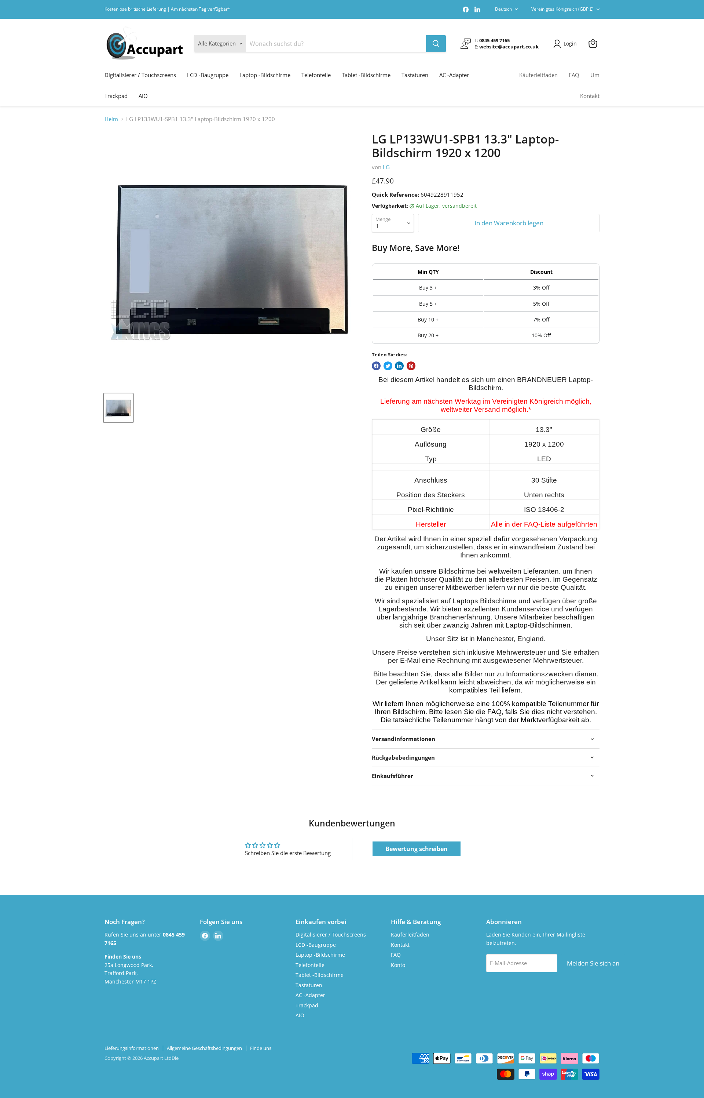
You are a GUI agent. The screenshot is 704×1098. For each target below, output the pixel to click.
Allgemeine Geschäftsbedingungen (204, 1048)
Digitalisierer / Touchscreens (140, 75)
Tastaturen (415, 75)
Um (595, 75)
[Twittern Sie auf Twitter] (388, 365)
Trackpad (116, 95)
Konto (398, 964)
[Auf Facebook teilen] (376, 365)
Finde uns (260, 1048)
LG (386, 167)
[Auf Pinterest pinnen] (411, 365)
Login (570, 43)
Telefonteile (316, 75)
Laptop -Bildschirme (264, 75)
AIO (143, 95)
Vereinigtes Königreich (562, 9)
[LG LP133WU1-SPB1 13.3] (118, 407)
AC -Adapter (454, 75)
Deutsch (503, 9)
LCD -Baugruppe (207, 75)
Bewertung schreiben (416, 849)
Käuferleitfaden (538, 75)
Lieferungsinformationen (131, 1048)
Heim (111, 119)
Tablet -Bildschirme (366, 75)
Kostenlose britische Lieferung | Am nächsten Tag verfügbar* (167, 9)
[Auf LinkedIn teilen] (399, 365)
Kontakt (590, 95)
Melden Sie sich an (593, 963)
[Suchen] (436, 43)
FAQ (574, 75)
